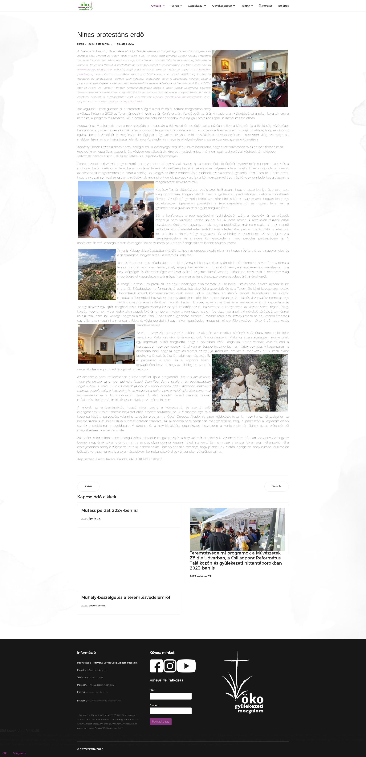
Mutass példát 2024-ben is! (109, 510)
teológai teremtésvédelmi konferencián (177, 96)
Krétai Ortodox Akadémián (127, 101)
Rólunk (245, 5)
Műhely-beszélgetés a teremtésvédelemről (125, 597)
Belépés (283, 5)
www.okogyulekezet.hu (97, 692)
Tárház (174, 5)
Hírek (80, 43)
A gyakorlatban (222, 5)
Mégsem (19, 753)
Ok (4, 753)
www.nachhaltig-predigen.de (94, 69)
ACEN (91, 87)
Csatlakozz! (195, 5)
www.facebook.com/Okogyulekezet (104, 701)
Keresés (267, 5)
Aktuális (156, 5)
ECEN (207, 83)
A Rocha (197, 83)
